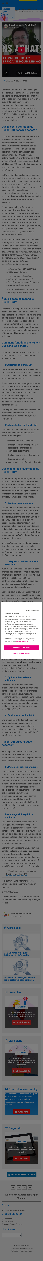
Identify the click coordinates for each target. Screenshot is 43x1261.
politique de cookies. (22, 641)
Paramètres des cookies (21, 653)
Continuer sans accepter (32, 610)
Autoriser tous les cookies (21, 647)
